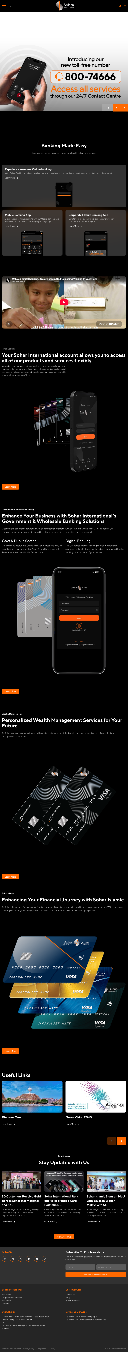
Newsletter (7, 1300)
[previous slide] (116, 108)
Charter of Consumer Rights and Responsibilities (23, 1325)
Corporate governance (12, 1297)
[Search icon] (120, 5)
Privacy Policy (28, 1349)
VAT (3, 1322)
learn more (10, 178)
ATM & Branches (73, 1300)
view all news (64, 1236)
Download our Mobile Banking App (81, 1316)
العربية (11, 6)
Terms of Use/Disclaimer (11, 1349)
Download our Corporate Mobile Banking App (86, 1319)
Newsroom (7, 1294)
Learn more (10, 486)
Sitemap (5, 1328)
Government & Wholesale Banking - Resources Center (26, 1316)
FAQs (68, 1297)
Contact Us (71, 1294)
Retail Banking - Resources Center (17, 1319)
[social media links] (4, 1259)
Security (51, 1349)
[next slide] (124, 108)
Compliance (41, 1349)
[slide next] (121, 1141)
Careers (5, 1303)
